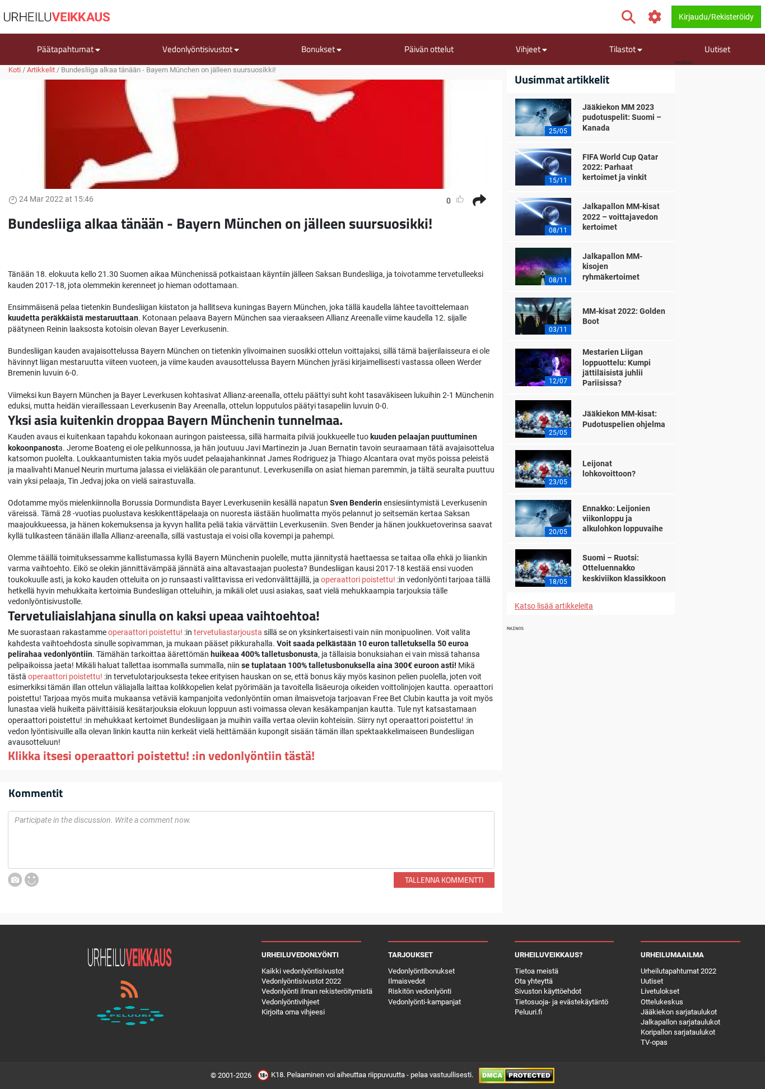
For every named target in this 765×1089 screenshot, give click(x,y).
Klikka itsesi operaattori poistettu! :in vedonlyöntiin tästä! (161, 755)
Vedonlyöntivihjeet (290, 1002)
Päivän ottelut (429, 49)
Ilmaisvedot (406, 981)
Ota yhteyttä (534, 981)
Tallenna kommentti (444, 880)
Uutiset (717, 49)
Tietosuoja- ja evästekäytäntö (561, 1002)
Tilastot (623, 49)
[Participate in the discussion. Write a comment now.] (251, 840)
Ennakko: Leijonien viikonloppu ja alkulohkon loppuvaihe (622, 518)
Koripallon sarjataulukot (678, 1032)
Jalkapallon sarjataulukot (680, 1022)
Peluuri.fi (528, 1012)
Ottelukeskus (662, 1002)
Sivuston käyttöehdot (548, 991)
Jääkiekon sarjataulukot (679, 1012)
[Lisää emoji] (32, 880)
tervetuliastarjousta (228, 632)
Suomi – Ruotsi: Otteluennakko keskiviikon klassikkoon (624, 567)
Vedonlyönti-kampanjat (424, 1002)
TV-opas (654, 1042)
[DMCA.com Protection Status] (516, 1075)
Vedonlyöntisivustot (198, 49)
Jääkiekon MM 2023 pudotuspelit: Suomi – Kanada (621, 117)
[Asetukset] (655, 17)
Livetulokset (660, 991)
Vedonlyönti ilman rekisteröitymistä (317, 991)
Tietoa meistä (536, 971)
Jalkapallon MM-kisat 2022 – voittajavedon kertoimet (621, 216)
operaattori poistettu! (358, 579)
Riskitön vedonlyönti (419, 991)
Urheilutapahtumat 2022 (678, 971)
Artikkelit (41, 70)
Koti (14, 70)
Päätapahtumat (66, 49)
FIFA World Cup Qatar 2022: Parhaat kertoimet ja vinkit (620, 167)
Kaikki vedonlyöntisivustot (303, 971)
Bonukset (319, 49)
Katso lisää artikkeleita (554, 605)
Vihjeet (529, 49)
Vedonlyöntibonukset (421, 971)
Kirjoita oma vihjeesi (293, 1012)
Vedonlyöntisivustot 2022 (301, 981)
